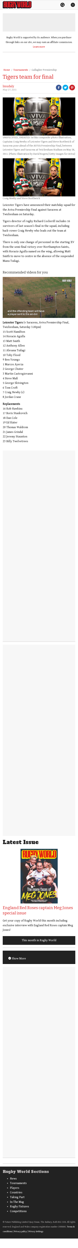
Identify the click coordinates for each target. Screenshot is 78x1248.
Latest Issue (21, 842)
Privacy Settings (35, 1231)
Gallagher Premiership (44, 70)
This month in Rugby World (39, 940)
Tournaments (20, 70)
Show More (18, 958)
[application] (39, 297)
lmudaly (8, 86)
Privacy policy (20, 1231)
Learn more (39, 46)
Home (6, 70)
